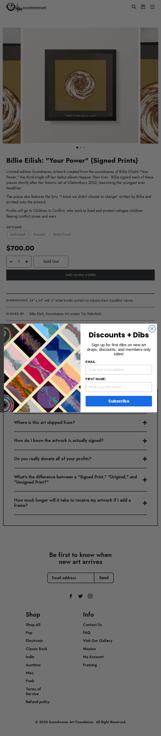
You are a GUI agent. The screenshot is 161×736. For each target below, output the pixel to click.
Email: (91, 362)
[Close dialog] (152, 328)
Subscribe (118, 401)
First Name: (96, 379)
